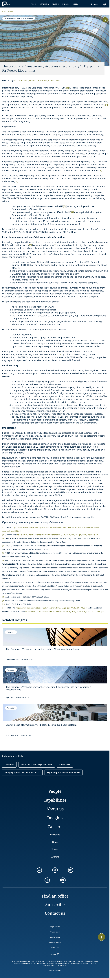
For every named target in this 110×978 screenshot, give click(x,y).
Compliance (64, 764)
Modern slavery (55, 942)
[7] (72, 212)
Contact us (55, 913)
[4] (101, 170)
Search (96, 4)
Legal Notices (68, 963)
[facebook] (47, 880)
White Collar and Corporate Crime (36, 764)
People (33, 4)
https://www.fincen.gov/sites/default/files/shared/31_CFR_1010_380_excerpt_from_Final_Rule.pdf (57, 535)
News (55, 842)
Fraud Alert (55, 947)
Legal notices (55, 927)
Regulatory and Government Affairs (63, 772)
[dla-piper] (10, 3)
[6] (64, 206)
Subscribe (55, 904)
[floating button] (101, 937)
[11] (96, 517)
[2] (106, 104)
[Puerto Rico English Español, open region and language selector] (104, 4)
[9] (55, 245)
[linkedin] (39, 870)
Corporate (9, 764)
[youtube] (63, 880)
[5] (17, 181)
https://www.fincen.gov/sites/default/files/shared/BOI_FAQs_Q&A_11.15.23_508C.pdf (51, 608)
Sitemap (53, 954)
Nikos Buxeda (21, 80)
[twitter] (55, 870)
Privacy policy (55, 932)
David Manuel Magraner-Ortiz (44, 80)
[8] (30, 245)
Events (55, 849)
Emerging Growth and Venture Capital (22, 772)
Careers (75, 4)
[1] (67, 87)
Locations (55, 834)
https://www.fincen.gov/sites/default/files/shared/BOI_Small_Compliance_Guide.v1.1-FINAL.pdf (64, 611)
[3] (7, 145)
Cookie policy (55, 937)
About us (55, 4)
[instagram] (70, 870)
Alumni (55, 856)
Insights (66, 4)
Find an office (55, 896)
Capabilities (44, 4)
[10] (59, 354)
